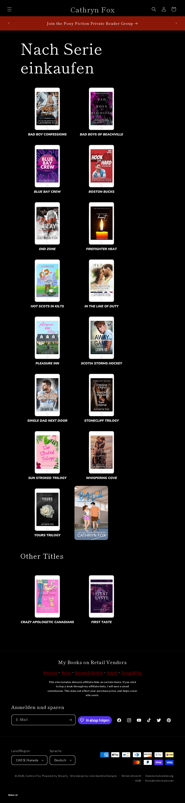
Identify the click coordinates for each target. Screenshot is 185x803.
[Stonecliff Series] (101, 425)
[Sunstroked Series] (47, 482)
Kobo (66, 673)
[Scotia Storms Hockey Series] (101, 368)
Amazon (50, 673)
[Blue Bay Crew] (47, 196)
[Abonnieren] (70, 720)
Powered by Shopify (55, 776)
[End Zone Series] (47, 253)
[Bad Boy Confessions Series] (47, 139)
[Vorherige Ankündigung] (9, 23)
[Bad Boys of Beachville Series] (101, 139)
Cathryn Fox (33, 776)
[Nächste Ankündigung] (176, 23)
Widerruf (92, 789)
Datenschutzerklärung (160, 776)
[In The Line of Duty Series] (101, 311)
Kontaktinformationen (159, 780)
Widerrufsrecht (131, 776)
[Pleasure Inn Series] (47, 368)
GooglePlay (131, 673)
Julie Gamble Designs (103, 776)
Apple (111, 673)
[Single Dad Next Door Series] (47, 425)
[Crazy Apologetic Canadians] (74, 626)
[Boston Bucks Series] (101, 196)
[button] (9, 9)
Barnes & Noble (89, 673)
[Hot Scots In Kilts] (47, 311)
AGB (138, 780)
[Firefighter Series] (101, 253)
